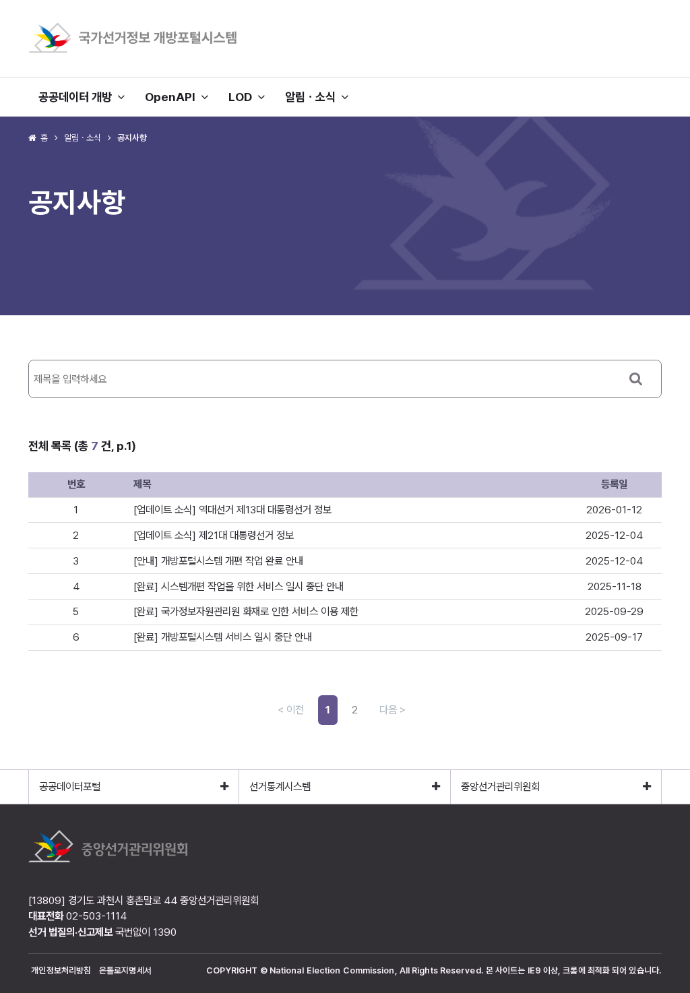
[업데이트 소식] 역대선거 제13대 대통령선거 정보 (232, 509)
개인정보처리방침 (61, 970)
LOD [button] (242, 97)
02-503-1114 (96, 915)
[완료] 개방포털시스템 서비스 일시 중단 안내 (222, 637)
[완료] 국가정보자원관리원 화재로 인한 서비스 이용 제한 (245, 611)
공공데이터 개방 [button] (77, 97)
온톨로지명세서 (125, 970)
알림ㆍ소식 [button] (313, 97)
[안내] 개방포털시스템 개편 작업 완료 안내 (218, 560)
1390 (165, 932)
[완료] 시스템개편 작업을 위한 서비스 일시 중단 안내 (238, 586)
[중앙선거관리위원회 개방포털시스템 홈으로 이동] (132, 50)
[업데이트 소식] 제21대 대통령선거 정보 (213, 535)
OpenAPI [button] (173, 97)
